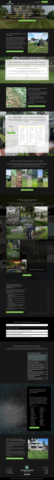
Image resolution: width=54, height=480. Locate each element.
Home (18, 3)
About (41, 3)
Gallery (33, 3)
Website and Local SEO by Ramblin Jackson (35, 478)
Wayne (41, 423)
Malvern (41, 415)
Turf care (17, 238)
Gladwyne (33, 412)
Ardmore (32, 407)
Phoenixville (33, 418)
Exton (41, 411)
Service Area (23, 3)
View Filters (11, 135)
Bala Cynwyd (42, 407)
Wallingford (33, 423)
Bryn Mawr (33, 410)
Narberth (41, 416)
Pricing (37, 3)
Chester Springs (43, 410)
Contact (45, 3)
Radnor (41, 418)
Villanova (41, 422)
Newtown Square (34, 417)
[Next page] (30, 148)
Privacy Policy (24, 478)
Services (28, 3)
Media (32, 416)
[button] (26, 4)
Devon (32, 411)
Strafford (41, 421)
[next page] (46, 132)
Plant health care (31, 237)
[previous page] (17, 132)
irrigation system (11, 255)
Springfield (42, 420)
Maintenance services (39, 222)
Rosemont (33, 420)
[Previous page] (23, 148)
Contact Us (46, 473)
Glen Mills (42, 412)
